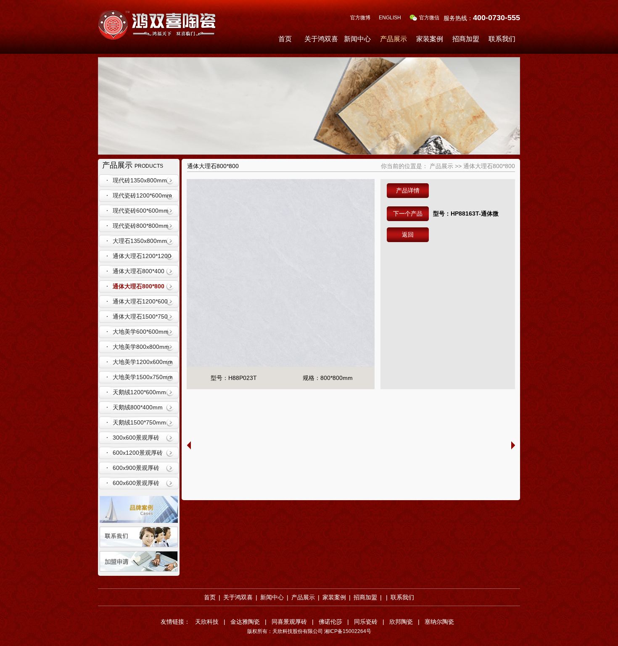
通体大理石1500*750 (140, 316)
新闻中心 (357, 38)
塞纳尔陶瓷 (439, 621)
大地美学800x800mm (141, 346)
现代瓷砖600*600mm (141, 210)
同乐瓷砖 (366, 621)
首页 (285, 38)
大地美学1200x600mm (143, 362)
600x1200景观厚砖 (138, 452)
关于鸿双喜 (321, 38)
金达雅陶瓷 (245, 621)
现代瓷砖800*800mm (141, 225)
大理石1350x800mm (140, 240)
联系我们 (502, 38)
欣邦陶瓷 (401, 621)
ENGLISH (390, 18)
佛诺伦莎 (330, 621)
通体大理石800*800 (138, 286)
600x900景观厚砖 (136, 467)
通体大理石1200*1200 (142, 256)
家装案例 (429, 38)
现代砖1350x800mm (140, 180)
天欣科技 (207, 621)
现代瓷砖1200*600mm (142, 195)
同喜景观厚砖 (289, 621)
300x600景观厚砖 (136, 437)
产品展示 (393, 38)
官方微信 (429, 18)
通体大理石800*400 (138, 271)
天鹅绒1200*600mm (139, 392)
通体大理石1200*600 (140, 301)
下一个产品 (408, 213)
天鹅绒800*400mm (138, 407)
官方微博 (360, 18)
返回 (408, 234)
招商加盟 (465, 38)
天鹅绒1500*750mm (139, 422)
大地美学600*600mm (141, 331)
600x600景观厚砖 (136, 483)
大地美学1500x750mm (143, 377)
